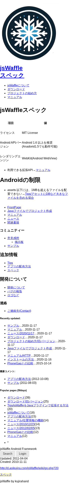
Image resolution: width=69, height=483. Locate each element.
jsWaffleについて (18, 85)
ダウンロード (16, 89)
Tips (10, 262)
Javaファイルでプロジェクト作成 (29, 210)
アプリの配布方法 (19, 266)
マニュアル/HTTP (19, 355)
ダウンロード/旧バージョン (25, 401)
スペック (12, 75)
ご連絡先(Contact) (19, 310)
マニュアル (14, 97)
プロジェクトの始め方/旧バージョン (31, 341)
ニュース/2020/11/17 (20, 333)
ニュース (13, 218)
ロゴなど (13, 295)
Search (7, 453)
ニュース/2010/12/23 (21, 424)
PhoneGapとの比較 (20, 363)
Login (22, 453)
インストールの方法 (20, 359)
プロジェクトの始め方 (22, 93)
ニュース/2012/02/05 (21, 428)
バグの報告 (14, 291)
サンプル (13, 245)
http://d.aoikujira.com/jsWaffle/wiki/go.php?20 (29, 468)
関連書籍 (13, 222)
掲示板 (19, 242)
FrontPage (14, 207)
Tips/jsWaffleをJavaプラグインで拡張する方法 (37, 405)
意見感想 (13, 238)
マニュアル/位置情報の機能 (25, 420)
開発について (16, 287)
